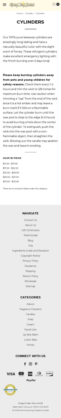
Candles (30, 314)
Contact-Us (30, 220)
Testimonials (31, 235)
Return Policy (30, 276)
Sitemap (30, 286)
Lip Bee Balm (30, 334)
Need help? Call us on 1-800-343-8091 (30, 407)
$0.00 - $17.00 (10, 163)
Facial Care (30, 329)
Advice (30, 304)
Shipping (30, 271)
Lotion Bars (30, 339)
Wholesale (30, 281)
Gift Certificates (30, 230)
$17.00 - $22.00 (10, 168)
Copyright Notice (30, 255)
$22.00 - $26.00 (11, 172)
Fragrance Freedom (30, 309)
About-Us (30, 225)
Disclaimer (30, 266)
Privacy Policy (30, 260)
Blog (30, 240)
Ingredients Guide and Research (30, 250)
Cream (30, 324)
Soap (30, 319)
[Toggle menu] (4, 4)
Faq (30, 245)
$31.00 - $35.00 (11, 181)
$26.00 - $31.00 (11, 177)
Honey (30, 344)
